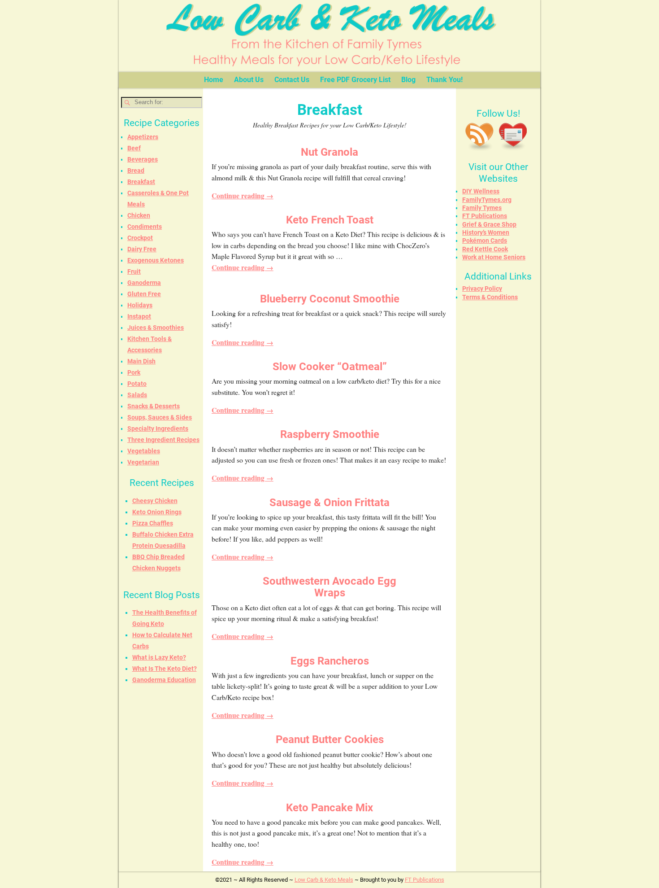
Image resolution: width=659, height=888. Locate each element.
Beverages (142, 159)
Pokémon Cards (484, 240)
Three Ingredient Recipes (163, 439)
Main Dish (141, 361)
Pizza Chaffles (152, 523)
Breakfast (141, 181)
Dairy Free (141, 249)
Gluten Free (144, 293)
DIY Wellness (480, 191)
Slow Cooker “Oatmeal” (330, 366)
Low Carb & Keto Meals (324, 879)
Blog (408, 79)
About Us (249, 79)
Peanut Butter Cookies (330, 739)
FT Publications (484, 215)
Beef (134, 148)
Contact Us (291, 79)
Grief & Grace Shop (489, 224)
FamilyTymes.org (487, 199)
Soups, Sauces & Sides (159, 417)
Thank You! (444, 79)
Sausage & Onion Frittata (329, 502)
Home (213, 79)
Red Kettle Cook (485, 249)
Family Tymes (482, 207)
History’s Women (485, 232)
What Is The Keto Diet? (164, 668)
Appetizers (142, 136)
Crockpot (140, 237)
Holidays (139, 305)
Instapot (139, 316)
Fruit (134, 271)
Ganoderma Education (164, 679)
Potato (137, 383)
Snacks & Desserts (153, 406)
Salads (137, 394)
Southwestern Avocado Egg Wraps (329, 587)
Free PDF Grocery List (355, 79)
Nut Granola (329, 152)
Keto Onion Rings (157, 512)
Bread (135, 170)
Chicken (138, 215)
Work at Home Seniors (493, 257)
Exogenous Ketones (155, 260)
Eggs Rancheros (329, 661)
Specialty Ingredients (157, 428)
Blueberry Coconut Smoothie (329, 299)
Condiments (144, 226)
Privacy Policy (482, 288)
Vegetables (143, 451)
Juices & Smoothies (155, 327)
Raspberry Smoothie (329, 434)
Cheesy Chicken (155, 500)
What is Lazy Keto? (159, 657)
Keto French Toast (329, 220)
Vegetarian (143, 462)
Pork (133, 372)
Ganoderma (144, 282)
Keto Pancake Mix (329, 807)
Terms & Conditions (490, 297)
